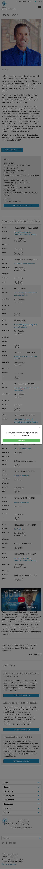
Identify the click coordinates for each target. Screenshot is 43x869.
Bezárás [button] (21, 440)
